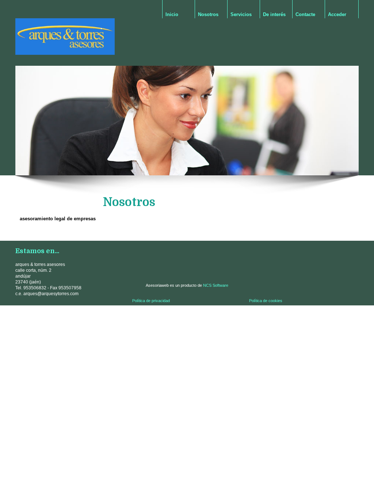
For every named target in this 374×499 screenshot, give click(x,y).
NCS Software (215, 285)
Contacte (305, 14)
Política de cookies (265, 300)
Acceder (337, 14)
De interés (274, 14)
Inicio (171, 14)
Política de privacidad (151, 300)
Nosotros (208, 14)
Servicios (241, 14)
